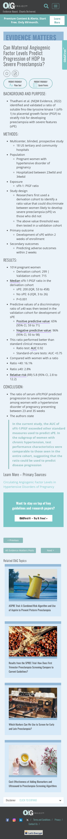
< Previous (13, 540)
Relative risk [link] (18, 375)
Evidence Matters (31, 36)
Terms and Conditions (41, 819)
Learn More (57, 20)
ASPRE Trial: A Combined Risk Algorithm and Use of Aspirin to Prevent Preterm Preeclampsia (32, 608)
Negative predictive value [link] (33, 330)
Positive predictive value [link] (33, 321)
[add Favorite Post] (6, 73)
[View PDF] (15, 73)
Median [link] (15, 281)
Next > (50, 550)
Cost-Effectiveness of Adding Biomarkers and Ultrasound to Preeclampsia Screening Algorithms (33, 784)
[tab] (33, 800)
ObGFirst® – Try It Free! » (34, 518)
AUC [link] (34, 348)
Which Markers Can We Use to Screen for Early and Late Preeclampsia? (31, 726)
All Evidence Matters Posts (19, 550)
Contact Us (33, 824)
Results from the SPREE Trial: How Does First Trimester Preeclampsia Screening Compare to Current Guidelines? (31, 667)
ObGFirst (64, 55)
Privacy (57, 819)
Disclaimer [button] (21, 800)
